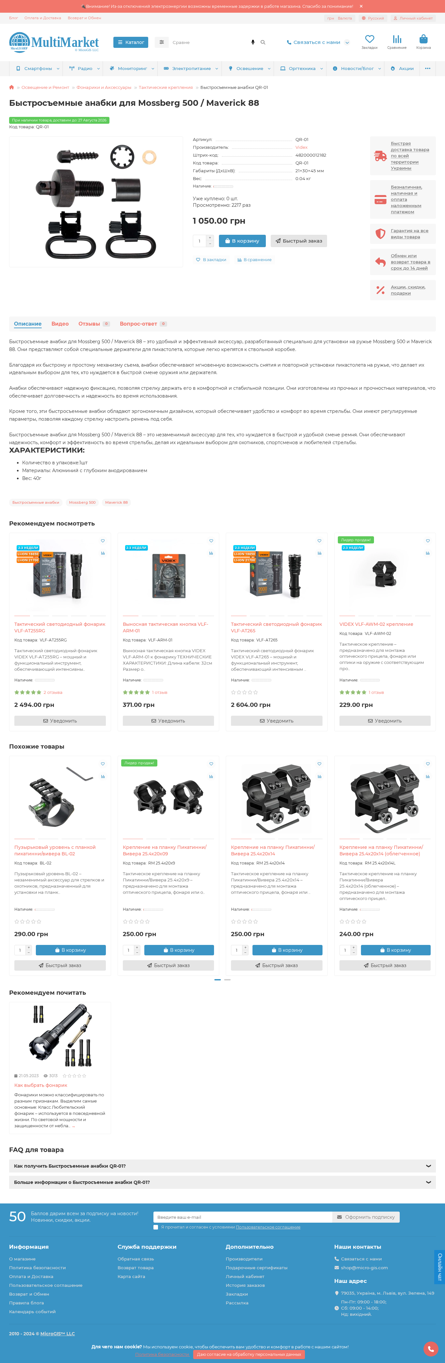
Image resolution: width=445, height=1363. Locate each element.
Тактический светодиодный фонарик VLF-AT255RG (59, 627)
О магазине (22, 1258)
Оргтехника (302, 68)
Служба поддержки (147, 1247)
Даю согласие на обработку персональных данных (249, 1354)
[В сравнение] (103, 553)
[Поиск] (262, 42)
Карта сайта (131, 1276)
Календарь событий (32, 1311)
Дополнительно (250, 1247)
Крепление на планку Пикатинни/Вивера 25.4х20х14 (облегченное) (381, 850)
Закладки (237, 1294)
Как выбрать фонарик (40, 1085)
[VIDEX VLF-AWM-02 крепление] (385, 575)
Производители (244, 1258)
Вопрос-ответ (142, 324)
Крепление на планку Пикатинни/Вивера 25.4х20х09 (165, 850)
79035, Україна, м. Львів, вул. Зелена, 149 (387, 1293)
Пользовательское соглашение (45, 1285)
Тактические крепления (166, 87)
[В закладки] (103, 540)
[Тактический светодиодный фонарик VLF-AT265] (277, 575)
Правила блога (26, 1302)
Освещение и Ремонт (45, 87)
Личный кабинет (245, 1276)
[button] (9, 864)
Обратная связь (136, 1258)
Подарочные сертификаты (257, 1267)
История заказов (245, 1285)
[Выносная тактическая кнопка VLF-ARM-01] (168, 575)
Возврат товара (136, 1267)
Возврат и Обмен (84, 18)
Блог (13, 18)
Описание (28, 324)
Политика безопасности (37, 1267)
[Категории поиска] (162, 42)
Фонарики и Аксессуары (104, 87)
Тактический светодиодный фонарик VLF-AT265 (276, 627)
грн (339, 18)
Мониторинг (132, 68)
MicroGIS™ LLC (57, 1333)
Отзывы (93, 324)
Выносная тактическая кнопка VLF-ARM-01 (165, 627)
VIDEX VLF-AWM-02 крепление (376, 624)
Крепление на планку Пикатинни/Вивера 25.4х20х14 (273, 850)
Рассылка (237, 1302)
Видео (60, 324)
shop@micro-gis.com (364, 1267)
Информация (29, 1247)
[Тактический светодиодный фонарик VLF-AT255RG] (60, 575)
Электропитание (191, 68)
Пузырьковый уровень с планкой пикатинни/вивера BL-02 (55, 850)
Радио (85, 68)
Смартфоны (38, 68)
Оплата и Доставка (42, 18)
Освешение (250, 68)
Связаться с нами (317, 42)
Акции (406, 68)
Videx (301, 147)
